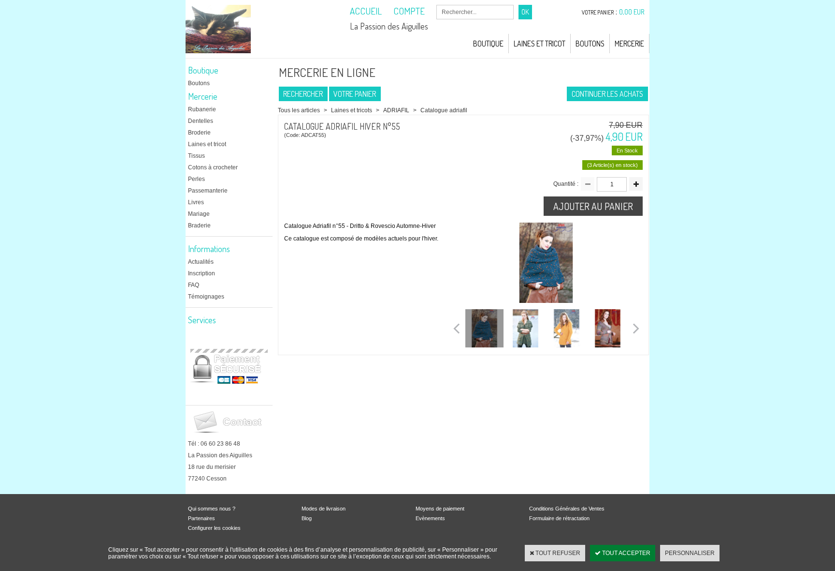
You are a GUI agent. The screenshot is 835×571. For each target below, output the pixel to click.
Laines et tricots (351, 110)
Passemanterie (208, 190)
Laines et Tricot (539, 43)
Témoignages (206, 296)
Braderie (199, 225)
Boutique (488, 43)
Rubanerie (202, 109)
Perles (196, 179)
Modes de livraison (324, 508)
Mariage (199, 213)
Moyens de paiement (440, 508)
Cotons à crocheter (213, 167)
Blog (307, 518)
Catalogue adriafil (443, 110)
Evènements (430, 518)
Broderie (199, 132)
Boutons (590, 43)
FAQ (193, 285)
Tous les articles (299, 110)
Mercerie (629, 43)
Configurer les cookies (214, 528)
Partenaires (201, 518)
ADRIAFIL (397, 110)
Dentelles (200, 121)
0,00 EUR (632, 11)
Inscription (201, 273)
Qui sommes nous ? (211, 508)
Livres (196, 202)
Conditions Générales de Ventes (567, 508)
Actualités (201, 261)
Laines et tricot (207, 144)
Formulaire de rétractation (559, 518)
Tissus (196, 155)
